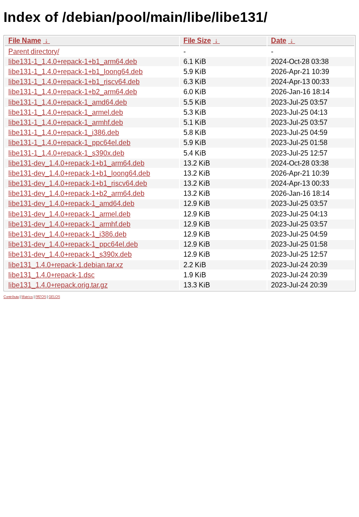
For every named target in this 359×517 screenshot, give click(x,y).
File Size (197, 40)
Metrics (27, 297)
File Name (24, 40)
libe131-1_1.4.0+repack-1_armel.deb (65, 112)
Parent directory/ (33, 51)
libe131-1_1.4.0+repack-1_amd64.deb (67, 102)
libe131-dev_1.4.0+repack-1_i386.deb (67, 234)
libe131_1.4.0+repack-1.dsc (51, 275)
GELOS (54, 297)
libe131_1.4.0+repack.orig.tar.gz (58, 285)
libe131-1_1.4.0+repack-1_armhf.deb (65, 122)
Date (278, 40)
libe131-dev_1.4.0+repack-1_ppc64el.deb (73, 244)
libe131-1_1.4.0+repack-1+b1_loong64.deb (75, 71)
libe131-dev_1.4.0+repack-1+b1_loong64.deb (79, 173)
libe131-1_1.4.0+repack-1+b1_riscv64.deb (74, 81)
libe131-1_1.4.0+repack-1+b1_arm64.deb (72, 61)
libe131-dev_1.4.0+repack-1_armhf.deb (69, 224)
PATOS (40, 297)
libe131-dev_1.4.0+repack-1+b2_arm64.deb (76, 193)
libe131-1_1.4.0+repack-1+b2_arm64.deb (72, 92)
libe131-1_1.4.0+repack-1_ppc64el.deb (69, 142)
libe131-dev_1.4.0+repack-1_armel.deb (69, 214)
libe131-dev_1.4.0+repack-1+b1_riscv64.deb (77, 183)
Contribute (11, 297)
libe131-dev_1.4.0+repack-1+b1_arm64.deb (76, 163)
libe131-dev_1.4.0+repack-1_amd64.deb (71, 203)
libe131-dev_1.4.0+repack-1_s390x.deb (70, 254)
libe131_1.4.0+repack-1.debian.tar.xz (65, 265)
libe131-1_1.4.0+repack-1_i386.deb (63, 132)
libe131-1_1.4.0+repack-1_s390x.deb (66, 153)
